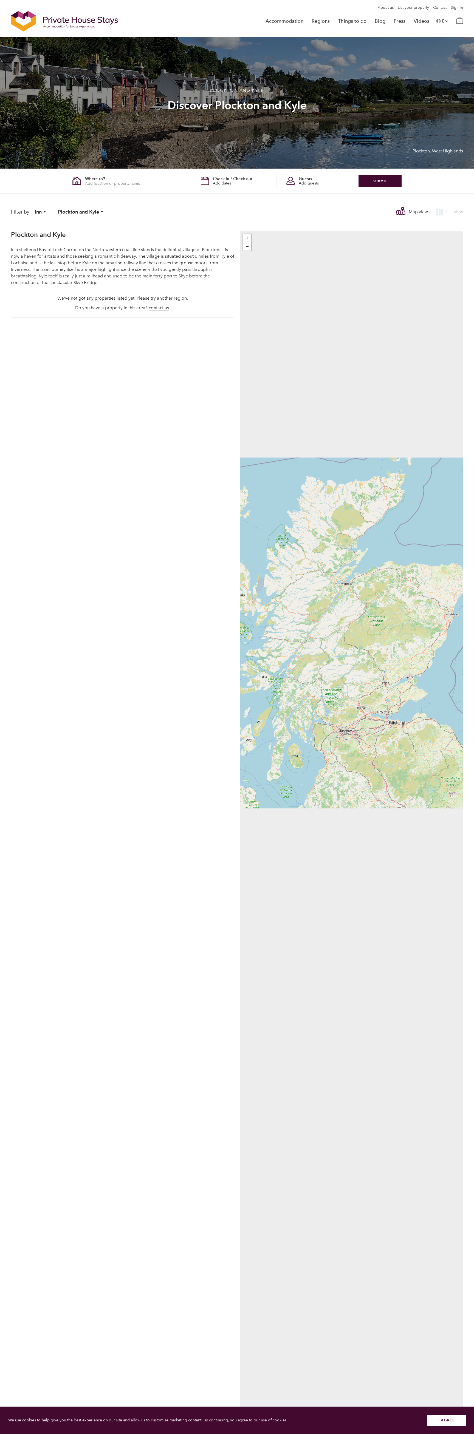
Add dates (222, 183)
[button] (247, 238)
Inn (38, 212)
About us (386, 7)
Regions (321, 21)
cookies (279, 1420)
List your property (413, 7)
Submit (380, 181)
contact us (159, 307)
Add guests (309, 183)
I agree (446, 1420)
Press (399, 21)
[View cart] (459, 21)
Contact (440, 7)
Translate (439, 49)
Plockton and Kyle (78, 212)
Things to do (352, 21)
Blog (380, 21)
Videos (421, 21)
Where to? (95, 178)
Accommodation (284, 21)
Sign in (457, 7)
